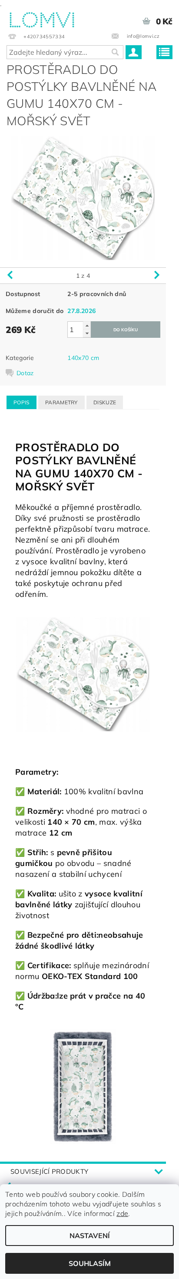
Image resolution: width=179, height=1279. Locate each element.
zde (122, 1213)
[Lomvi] (41, 18)
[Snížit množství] (87, 333)
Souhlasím (90, 1263)
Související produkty (49, 1171)
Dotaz (25, 373)
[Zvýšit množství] (87, 325)
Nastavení (90, 1235)
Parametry (61, 402)
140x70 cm (83, 358)
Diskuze (104, 402)
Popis (21, 402)
